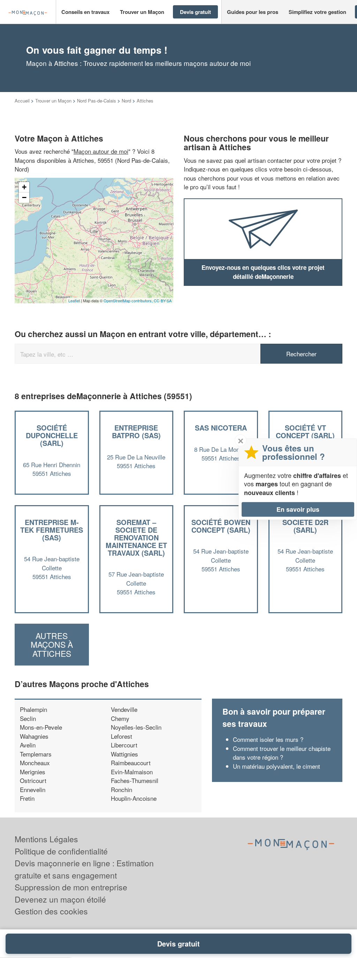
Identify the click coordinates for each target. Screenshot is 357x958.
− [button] (24, 197)
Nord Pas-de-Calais (96, 100)
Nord (126, 100)
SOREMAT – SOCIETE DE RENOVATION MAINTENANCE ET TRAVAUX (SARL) (136, 537)
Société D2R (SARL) (305, 526)
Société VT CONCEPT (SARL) (305, 431)
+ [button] (24, 187)
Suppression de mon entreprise (71, 887)
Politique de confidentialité (61, 851)
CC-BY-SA (163, 300)
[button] (85, 12)
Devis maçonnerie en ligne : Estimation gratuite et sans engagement (84, 869)
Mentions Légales (46, 839)
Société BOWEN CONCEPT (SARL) (220, 526)
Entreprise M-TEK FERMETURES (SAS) (51, 529)
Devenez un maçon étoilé (60, 899)
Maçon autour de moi (101, 151)
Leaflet (74, 300)
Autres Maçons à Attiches (52, 644)
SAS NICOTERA (221, 428)
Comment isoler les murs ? (268, 739)
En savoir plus (297, 509)
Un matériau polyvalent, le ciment (276, 766)
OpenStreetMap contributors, (129, 300)
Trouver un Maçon (53, 100)
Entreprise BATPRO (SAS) (136, 431)
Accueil (22, 100)
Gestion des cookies (51, 911)
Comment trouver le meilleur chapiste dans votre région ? (282, 753)
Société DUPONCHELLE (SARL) (52, 435)
